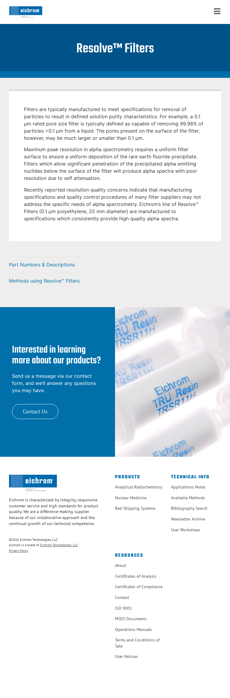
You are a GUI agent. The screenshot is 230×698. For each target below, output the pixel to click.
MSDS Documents (131, 618)
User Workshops (185, 529)
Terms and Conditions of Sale (137, 643)
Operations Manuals (133, 629)
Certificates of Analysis (135, 576)
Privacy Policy (18, 551)
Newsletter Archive (188, 519)
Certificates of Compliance (139, 586)
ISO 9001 (123, 608)
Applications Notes (188, 487)
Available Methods (188, 497)
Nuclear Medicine (130, 497)
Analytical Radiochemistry (138, 487)
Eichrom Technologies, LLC (59, 545)
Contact (122, 597)
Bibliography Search (189, 508)
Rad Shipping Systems (135, 508)
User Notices (126, 656)
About (120, 565)
